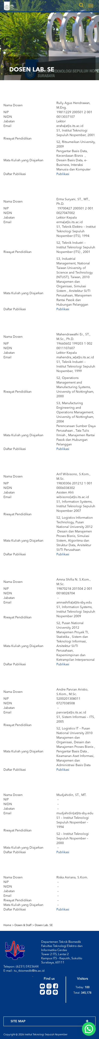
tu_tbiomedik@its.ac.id (29, 970)
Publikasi (62, 174)
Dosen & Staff (23, 925)
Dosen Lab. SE (44, 925)
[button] (89, 1029)
